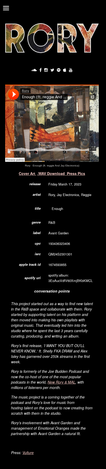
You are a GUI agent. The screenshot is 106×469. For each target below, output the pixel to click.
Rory (27, 165)
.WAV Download (51, 173)
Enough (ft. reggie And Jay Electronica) (56, 165)
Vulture (28, 452)
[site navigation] (6, 8)
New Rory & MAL (61, 382)
